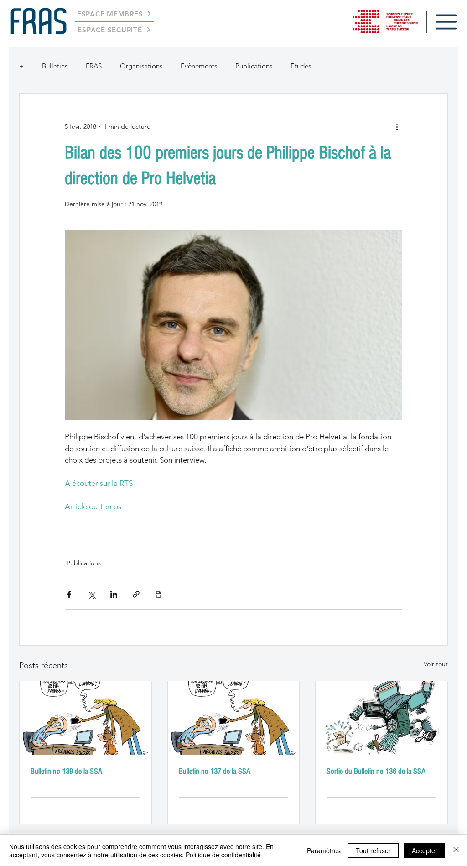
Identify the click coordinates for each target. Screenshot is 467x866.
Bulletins (54, 66)
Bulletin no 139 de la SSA (66, 771)
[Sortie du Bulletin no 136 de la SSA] (381, 718)
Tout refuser (373, 850)
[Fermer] (456, 850)
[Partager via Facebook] (69, 594)
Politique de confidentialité (223, 854)
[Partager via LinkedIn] (113, 594)
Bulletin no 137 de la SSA (214, 771)
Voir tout (436, 664)
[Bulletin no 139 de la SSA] (85, 718)
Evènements (199, 66)
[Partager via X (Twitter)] (91, 594)
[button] (446, 22)
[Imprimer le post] (158, 594)
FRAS (94, 66)
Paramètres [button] (324, 850)
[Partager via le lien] (136, 594)
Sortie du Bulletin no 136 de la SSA (376, 771)
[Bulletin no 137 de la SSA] (234, 718)
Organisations (141, 66)
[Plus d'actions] (396, 126)
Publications (253, 66)
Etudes (301, 66)
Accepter (424, 850)
